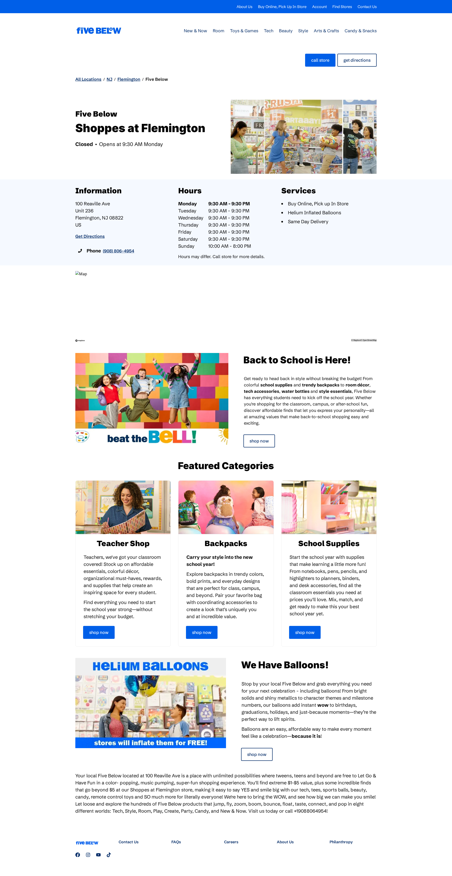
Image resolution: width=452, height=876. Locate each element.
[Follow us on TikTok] (108, 854)
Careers (231, 842)
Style (303, 30)
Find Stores (342, 6)
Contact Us (367, 6)
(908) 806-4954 (118, 251)
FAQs (176, 842)
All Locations (88, 79)
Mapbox (356, 340)
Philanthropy (341, 842)
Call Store (320, 60)
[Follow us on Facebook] (77, 854)
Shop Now (259, 441)
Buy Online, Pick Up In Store (282, 6)
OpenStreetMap (370, 340)
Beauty (286, 30)
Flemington (128, 79)
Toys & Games (244, 30)
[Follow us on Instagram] (88, 854)
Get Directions (357, 60)
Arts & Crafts (326, 30)
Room (218, 30)
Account (319, 6)
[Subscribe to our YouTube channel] (98, 854)
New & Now (195, 30)
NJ (109, 79)
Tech (268, 30)
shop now (256, 754)
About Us (244, 6)
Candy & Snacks (361, 30)
